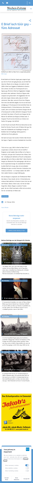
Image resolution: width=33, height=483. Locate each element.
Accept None (7, 478)
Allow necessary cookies (12, 465)
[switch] (27, 465)
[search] (29, 3)
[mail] (7, 3)
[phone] (3, 3)
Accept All (26, 478)
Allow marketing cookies (11, 470)
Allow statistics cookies (11, 468)
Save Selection (16, 478)
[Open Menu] (31, 8)
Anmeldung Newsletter (16, 230)
